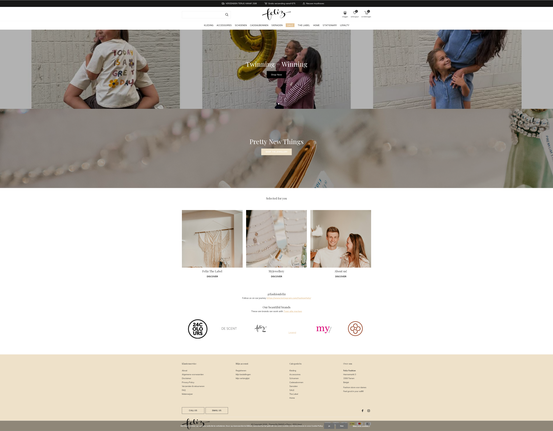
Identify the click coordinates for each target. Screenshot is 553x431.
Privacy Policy (188, 382)
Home (316, 25)
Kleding (208, 25)
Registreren (241, 370)
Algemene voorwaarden (193, 374)
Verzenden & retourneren (193, 386)
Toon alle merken (293, 311)
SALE (290, 25)
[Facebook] (362, 411)
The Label (304, 25)
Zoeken (227, 14)
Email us (216, 410)
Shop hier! (276, 74)
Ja (329, 426)
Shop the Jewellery (276, 152)
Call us (193, 410)
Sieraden (277, 25)
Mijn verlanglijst (242, 378)
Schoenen (241, 25)
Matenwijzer (187, 394)
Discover (212, 276)
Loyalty (344, 25)
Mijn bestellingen (243, 374)
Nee (341, 426)
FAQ (184, 390)
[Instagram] (368, 411)
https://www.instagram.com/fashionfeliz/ (289, 298)
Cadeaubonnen (259, 25)
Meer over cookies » (361, 426)
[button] (274, 104)
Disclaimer (186, 378)
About (184, 370)
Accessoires (224, 25)
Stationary (330, 25)
